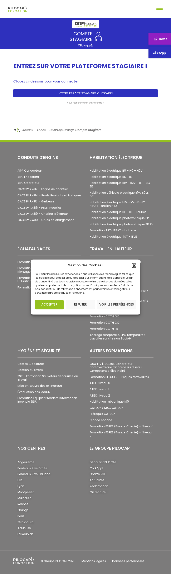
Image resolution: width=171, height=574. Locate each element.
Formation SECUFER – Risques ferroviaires (119, 377)
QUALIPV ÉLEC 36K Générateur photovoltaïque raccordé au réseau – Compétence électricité (117, 367)
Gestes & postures (31, 364)
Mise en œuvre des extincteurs (40, 386)
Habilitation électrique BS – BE (111, 177)
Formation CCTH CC (104, 323)
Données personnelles (128, 561)
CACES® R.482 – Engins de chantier (43, 189)
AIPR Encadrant (28, 177)
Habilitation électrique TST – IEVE (113, 237)
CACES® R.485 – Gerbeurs (36, 201)
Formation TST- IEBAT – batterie (113, 230)
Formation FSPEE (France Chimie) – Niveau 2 (121, 434)
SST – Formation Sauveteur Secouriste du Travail (48, 378)
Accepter (49, 304)
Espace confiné (101, 420)
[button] (134, 265)
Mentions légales (94, 561)
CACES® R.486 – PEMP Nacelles (40, 208)
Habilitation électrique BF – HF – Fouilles (118, 212)
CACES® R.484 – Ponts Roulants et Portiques (49, 195)
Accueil (27, 130)
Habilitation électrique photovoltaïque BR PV (121, 224)
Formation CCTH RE (104, 329)
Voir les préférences (116, 304)
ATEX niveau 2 (100, 395)
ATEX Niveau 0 (100, 383)
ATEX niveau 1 (99, 389)
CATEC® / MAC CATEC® (106, 408)
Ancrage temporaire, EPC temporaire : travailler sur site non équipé (117, 337)
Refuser (80, 304)
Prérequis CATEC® (102, 414)
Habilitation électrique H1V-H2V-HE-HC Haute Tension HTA (117, 204)
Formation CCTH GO (104, 316)
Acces (41, 130)
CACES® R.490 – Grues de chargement (46, 220)
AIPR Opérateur (28, 183)
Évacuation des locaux (34, 392)
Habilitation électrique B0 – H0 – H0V (116, 170)
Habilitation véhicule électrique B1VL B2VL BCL (119, 194)
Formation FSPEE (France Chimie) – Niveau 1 (121, 426)
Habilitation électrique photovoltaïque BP (119, 218)
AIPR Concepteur (30, 170)
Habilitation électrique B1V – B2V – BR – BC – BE (121, 184)
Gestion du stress (30, 370)
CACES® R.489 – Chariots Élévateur (43, 214)
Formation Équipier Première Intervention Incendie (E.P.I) (47, 400)
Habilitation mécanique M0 (109, 401)
